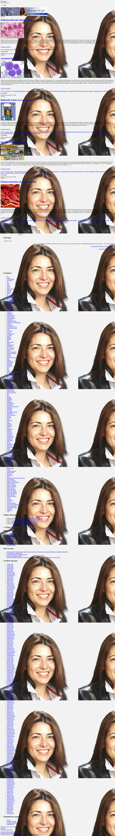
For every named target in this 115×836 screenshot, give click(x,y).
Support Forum (10, 541)
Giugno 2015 (10, 740)
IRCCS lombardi (90, 171)
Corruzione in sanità (12, 328)
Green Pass (9, 363)
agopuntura (9, 280)
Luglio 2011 (10, 806)
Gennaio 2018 (10, 697)
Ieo (82, 171)
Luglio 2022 (10, 624)
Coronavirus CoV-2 (12, 326)
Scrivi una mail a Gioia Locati (106, 249)
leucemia (42, 49)
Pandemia (9, 426)
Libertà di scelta (11, 391)
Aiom (8, 283)
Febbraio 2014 (10, 763)
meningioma (55, 132)
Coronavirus (10, 325)
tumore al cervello (11, 480)
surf (8, 466)
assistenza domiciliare (12, 296)
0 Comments (4, 93)
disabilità (9, 338)
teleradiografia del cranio (7, 133)
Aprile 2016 (10, 726)
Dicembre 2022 (11, 617)
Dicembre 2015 (11, 732)
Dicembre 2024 (11, 586)
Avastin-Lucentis (11, 300)
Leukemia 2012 (72, 91)
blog (8, 305)
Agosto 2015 (10, 737)
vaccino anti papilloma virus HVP (15, 504)
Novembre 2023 (11, 603)
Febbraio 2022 (10, 631)
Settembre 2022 (11, 621)
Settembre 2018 (11, 686)
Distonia (9, 339)
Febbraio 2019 (10, 679)
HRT (8, 370)
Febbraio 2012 (10, 796)
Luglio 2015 (10, 739)
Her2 (8, 367)
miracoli (9, 416)
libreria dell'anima (11, 392)
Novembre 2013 (11, 767)
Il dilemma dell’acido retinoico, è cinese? (17, 20)
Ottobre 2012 (10, 785)
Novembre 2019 (11, 669)
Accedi (8, 820)
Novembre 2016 (11, 716)
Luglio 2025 (10, 578)
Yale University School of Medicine (31, 133)
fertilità (8, 354)
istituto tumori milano (71, 220)
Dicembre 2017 (11, 698)
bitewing (36, 132)
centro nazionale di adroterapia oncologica (48, 171)
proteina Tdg (10, 437)
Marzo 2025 (10, 582)
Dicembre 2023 (11, 602)
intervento (9, 377)
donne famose (10, 342)
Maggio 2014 (10, 758)
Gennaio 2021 (10, 649)
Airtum (8, 286)
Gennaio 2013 (10, 781)
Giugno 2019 (10, 674)
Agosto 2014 (10, 754)
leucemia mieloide (58, 91)
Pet (5, 173)
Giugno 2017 (10, 707)
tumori (8, 497)
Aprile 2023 (10, 611)
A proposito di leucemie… (11, 58)
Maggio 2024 (10, 595)
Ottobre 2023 (10, 604)
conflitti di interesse (11, 321)
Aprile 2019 (10, 677)
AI (7, 282)
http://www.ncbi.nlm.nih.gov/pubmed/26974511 (19, 535)
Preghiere (9, 431)
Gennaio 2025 (10, 585)
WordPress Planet (11, 545)
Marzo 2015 (10, 744)
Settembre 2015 (11, 736)
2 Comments (4, 223)
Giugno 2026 (10, 567)
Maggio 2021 (10, 644)
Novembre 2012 (11, 784)
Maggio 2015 (10, 742)
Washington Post (17, 133)
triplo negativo (10, 479)
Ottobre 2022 (10, 620)
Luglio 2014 (10, 756)
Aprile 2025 (10, 581)
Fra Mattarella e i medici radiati (14, 553)
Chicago (53, 220)
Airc (8, 284)
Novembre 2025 (11, 574)
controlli (9, 324)
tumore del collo (11, 494)
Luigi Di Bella (48, 49)
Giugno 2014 (10, 757)
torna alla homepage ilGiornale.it (9, 831)
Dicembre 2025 (11, 572)
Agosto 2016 (10, 721)
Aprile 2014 (10, 760)
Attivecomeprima (11, 297)
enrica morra (36, 49)
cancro (8, 311)
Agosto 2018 (10, 687)
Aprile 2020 (10, 662)
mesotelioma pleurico (12, 412)
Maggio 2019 (10, 676)
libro (8, 394)
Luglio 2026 (10, 565)
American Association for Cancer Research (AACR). (29, 220)
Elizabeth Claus (47, 132)
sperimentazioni (11, 459)
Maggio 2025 (10, 579)
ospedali (9, 423)
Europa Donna (10, 349)
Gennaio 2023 (10, 616)
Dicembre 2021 (11, 634)
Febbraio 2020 (10, 665)
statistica (9, 462)
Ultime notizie (11, 527)
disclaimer (3, 828)
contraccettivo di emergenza (14, 322)
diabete (8, 336)
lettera (8, 387)
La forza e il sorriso (11, 381)
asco (31, 171)
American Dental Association (26, 132)
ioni (85, 171)
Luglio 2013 (10, 772)
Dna (8, 340)
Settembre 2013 (11, 770)
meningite (9, 409)
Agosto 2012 (10, 788)
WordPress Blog (11, 543)
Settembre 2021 (11, 638)
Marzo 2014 (10, 761)
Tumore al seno (9, 49)
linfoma (9, 396)
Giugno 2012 (10, 791)
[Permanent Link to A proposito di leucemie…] (12, 78)
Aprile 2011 (10, 810)
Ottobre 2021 (10, 637)
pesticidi (9, 430)
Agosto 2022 (10, 623)
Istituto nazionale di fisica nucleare (103, 171)
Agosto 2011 (10, 805)
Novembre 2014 (11, 750)
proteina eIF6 (10, 436)
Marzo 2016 (10, 728)
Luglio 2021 (10, 641)
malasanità (9, 399)
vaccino (9, 501)
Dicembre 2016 (11, 715)
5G (7, 276)
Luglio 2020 (10, 658)
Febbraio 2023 (10, 614)
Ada (17, 132)
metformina (10, 413)
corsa (8, 329)
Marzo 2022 (10, 630)
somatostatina (10, 458)
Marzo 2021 (10, 646)
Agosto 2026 (10, 564)
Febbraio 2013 (10, 779)
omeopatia (9, 420)
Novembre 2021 (11, 635)
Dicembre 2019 (11, 667)
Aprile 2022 (10, 628)
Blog (5, 5)
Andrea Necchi (47, 220)
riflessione (9, 445)
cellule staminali (11, 315)
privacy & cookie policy (7, 829)
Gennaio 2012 (10, 798)
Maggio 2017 (10, 708)
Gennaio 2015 (10, 747)
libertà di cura (10, 389)
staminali (9, 461)
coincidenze (10, 319)
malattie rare (10, 402)
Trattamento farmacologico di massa (16, 478)
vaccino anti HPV (11, 503)
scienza (8, 451)
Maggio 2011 (10, 809)
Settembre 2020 (11, 655)
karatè (8, 380)
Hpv (8, 368)
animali (8, 293)
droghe (8, 343)
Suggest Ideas (10, 539)
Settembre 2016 (11, 719)
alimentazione (10, 289)
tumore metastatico (11, 496)
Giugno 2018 (10, 690)
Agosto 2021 (10, 639)
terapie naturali (10, 472)
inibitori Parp (10, 371)
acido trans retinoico (21, 49)
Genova (41, 91)
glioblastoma (10, 361)
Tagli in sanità (10, 468)
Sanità (8, 448)
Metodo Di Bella (11, 415)
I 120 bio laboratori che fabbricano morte (17, 554)
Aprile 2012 (10, 793)
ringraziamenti (10, 447)
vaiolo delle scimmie (12, 507)
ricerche (9, 443)
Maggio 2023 (10, 610)
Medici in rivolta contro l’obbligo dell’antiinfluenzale (30, 518)
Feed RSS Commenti (15, 833)
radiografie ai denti (101, 132)
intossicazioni (10, 378)
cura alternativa (10, 333)
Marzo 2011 (10, 812)
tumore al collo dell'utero (13, 482)
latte (8, 382)
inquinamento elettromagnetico (14, 374)
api (7, 294)
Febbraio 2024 (10, 599)
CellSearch (9, 314)
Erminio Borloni (67, 171)
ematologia (29, 49)
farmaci (9, 350)
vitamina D (9, 508)
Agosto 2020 (10, 656)
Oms (8, 422)
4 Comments (4, 174)
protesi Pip (9, 438)
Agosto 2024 (10, 590)
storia (8, 464)
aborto (8, 277)
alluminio (9, 290)
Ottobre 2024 (10, 589)
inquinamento (10, 373)
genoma (9, 360)
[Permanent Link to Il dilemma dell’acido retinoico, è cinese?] (12, 37)
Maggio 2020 (10, 660)
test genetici (10, 475)
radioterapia (10, 440)
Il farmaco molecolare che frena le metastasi (18, 182)
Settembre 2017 (11, 702)
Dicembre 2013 (11, 765)
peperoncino (10, 429)
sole (8, 457)
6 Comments (4, 135)
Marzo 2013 (10, 778)
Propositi (9, 434)
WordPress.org (10, 824)
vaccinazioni (10, 500)
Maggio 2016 (10, 725)
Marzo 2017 (10, 711)
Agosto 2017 (10, 704)
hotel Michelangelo (48, 91)
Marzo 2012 (10, 795)
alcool (8, 287)
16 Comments (4, 51)
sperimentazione (24, 173)
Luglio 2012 (10, 789)
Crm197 (9, 332)
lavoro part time (11, 384)
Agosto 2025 (10, 576)
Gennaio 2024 (10, 600)
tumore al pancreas (11, 485)
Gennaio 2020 (10, 666)
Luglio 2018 (10, 688)
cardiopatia (9, 312)
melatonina (9, 408)
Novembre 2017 (11, 700)
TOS (8, 476)
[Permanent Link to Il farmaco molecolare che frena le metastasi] (10, 207)
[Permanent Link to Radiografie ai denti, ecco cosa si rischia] (8, 120)
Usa (32, 173)
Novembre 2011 (11, 800)
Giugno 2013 (10, 774)
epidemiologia (10, 345)
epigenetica (9, 346)
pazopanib (80, 220)
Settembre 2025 (11, 575)
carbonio (35, 171)
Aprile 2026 (10, 569)
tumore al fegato (11, 483)
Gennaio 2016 (10, 730)
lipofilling (9, 398)
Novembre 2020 (11, 652)
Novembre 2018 (11, 683)
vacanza (9, 499)
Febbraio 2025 (10, 583)
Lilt (8, 395)
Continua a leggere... (6, 47)
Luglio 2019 (10, 673)
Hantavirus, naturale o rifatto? (14, 556)
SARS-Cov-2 (10, 450)
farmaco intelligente (12, 353)
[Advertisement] (15, 260)
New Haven (87, 132)
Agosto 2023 (10, 607)
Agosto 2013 (10, 771)
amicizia (9, 291)
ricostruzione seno (11, 444)
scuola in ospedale (11, 455)
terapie (8, 469)
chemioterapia (10, 317)
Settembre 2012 (11, 786)
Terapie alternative (11, 471)
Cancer (41, 132)
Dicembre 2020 (11, 651)
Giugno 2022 (10, 625)
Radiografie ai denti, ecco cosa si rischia (17, 100)
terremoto (9, 473)
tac (29, 173)
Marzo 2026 (10, 571)
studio (8, 465)
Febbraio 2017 (10, 712)
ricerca (8, 441)
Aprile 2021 (10, 645)
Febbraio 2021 (10, 648)
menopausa (9, 410)
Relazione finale (11, 538)
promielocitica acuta (98, 91)
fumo (8, 359)
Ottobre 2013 (10, 768)
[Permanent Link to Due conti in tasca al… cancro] (12, 159)
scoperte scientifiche (12, 452)
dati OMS (9, 335)
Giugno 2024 (10, 593)
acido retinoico (10, 279)
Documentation (10, 534)
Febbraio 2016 (10, 729)
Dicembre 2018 (11, 681)
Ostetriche (9, 424)
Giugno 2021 (10, 642)
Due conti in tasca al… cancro (13, 142)
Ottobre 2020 (10, 653)
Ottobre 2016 (10, 718)
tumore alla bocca (11, 489)
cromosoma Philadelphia (19, 91)
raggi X (108, 132)
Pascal (8, 427)
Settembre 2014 (11, 753)
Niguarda (55, 49)
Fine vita (9, 356)
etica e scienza (10, 347)
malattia (9, 401)
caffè (8, 308)
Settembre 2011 (11, 803)
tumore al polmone (11, 486)
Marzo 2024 (10, 597)
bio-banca (9, 304)
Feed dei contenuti (11, 821)
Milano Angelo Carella (82, 91)
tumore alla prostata (12, 492)
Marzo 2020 (10, 663)
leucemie (65, 91)
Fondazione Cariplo (76, 171)
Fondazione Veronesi (12, 357)
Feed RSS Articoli (5, 833)
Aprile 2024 (10, 596)
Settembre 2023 (11, 606)
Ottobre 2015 (10, 735)
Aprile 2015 (10, 743)
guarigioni (9, 364)
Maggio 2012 (10, 792)
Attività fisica (10, 298)
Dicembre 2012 (11, 782)
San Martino (107, 91)
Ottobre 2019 (10, 670)
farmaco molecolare (61, 220)
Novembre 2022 (11, 618)
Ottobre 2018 (10, 684)
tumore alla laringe (11, 490)
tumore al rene (95, 220)
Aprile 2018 (10, 693)
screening (9, 454)
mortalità (9, 417)
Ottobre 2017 (10, 701)
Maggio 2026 (10, 568)
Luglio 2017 (10, 705)
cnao (61, 171)
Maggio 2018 (10, 691)
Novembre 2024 (11, 588)
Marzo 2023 (10, 613)
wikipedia (9, 510)
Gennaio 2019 (10, 680)
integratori (9, 375)
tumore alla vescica (104, 220)
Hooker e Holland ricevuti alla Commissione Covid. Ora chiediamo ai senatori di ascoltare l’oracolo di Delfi (33, 557)
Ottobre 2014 (10, 751)
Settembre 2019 (11, 672)
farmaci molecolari (11, 352)
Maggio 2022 (10, 627)
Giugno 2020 (10, 659)
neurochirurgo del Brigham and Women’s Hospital (70, 132)
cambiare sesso (10, 310)
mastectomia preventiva (12, 406)
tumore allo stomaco (12, 493)
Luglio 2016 (10, 722)
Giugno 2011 (10, 807)
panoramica (93, 132)
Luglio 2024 (10, 592)
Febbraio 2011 (10, 813)
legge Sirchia (10, 385)
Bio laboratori (10, 303)
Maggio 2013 (10, 775)
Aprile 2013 (10, 777)
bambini (9, 301)
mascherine (9, 405)
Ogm (8, 419)
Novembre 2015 (11, 733)
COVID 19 (10, 331)
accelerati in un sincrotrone (23, 171)
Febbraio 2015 (10, 746)
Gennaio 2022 (10, 632)
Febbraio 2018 (10, 695)
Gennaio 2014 (10, 764)
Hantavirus (9, 366)
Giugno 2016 (10, 723)
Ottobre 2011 (10, 802)
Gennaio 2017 (10, 714)
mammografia (10, 403)
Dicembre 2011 (10, 799)
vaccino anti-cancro (12, 506)
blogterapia (9, 307)
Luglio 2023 (10, 609)
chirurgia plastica (11, 318)
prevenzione (10, 433)
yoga (8, 511)
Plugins (9, 536)
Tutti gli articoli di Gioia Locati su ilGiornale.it (102, 246)
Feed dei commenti (11, 822)
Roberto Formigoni (15, 173)
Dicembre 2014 (11, 749)
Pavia (2, 173)
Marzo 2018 (10, 694)
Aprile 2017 (10, 709)
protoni (8, 173)
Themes (9, 542)
